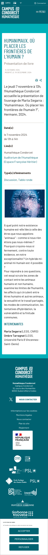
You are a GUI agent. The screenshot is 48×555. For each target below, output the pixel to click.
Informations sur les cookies (24, 410)
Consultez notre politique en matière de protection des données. (18, 525)
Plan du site (24, 423)
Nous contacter (28, 399)
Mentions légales (24, 415)
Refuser (24, 547)
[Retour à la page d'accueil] (10, 13)
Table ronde (25, 179)
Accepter (24, 531)
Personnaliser (24, 539)
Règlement (24, 427)
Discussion (10, 179)
